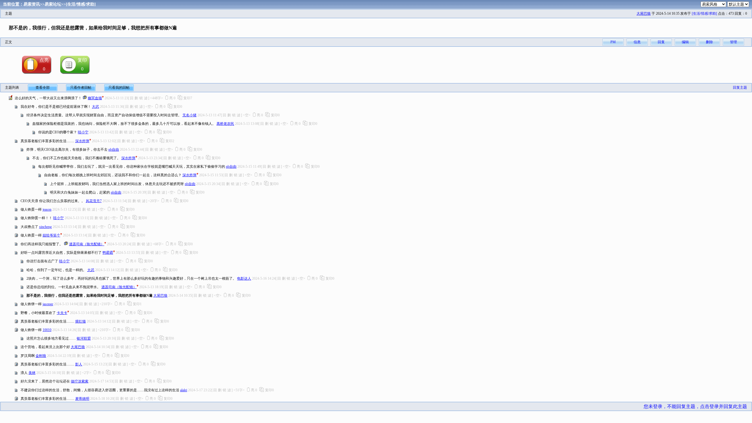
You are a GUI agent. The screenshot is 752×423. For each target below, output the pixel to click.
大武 (95, 107)
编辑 (685, 42)
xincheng (45, 227)
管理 (733, 42)
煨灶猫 (80, 321)
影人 (78, 364)
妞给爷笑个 (51, 235)
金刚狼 (41, 356)
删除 (709, 42)
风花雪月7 (94, 201)
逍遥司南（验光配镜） (86, 244)
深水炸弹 (82, 141)
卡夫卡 (62, 313)
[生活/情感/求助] (81, 4)
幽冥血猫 (95, 98)
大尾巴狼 (644, 13)
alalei (183, 390)
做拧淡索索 (79, 381)
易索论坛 (53, 4)
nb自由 (113, 149)
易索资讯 (32, 4)
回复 (661, 42)
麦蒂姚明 (82, 399)
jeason (47, 209)
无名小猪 (189, 115)
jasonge (48, 304)
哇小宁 (83, 132)
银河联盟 (84, 338)
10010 (47, 330)
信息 (637, 42)
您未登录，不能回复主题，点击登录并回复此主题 (695, 406)
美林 (32, 373)
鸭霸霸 (108, 253)
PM (613, 42)
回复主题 (740, 87)
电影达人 (244, 278)
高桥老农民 (225, 124)
